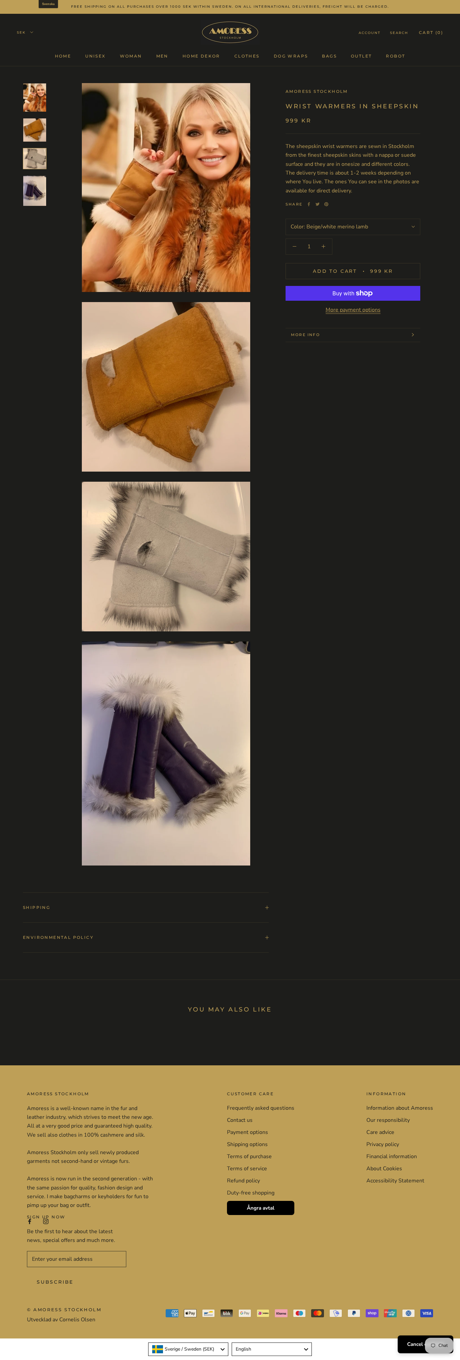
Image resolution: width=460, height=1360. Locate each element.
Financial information (391, 1156)
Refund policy (243, 1180)
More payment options (353, 310)
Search (399, 32)
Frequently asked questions (260, 1108)
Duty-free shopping (250, 1193)
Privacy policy (382, 1144)
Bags (329, 55)
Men (162, 55)
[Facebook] (309, 204)
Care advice (380, 1132)
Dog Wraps (291, 55)
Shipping (36, 907)
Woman (131, 55)
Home (63, 55)
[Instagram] (45, 1221)
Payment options (247, 1132)
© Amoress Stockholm (64, 1309)
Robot (395, 55)
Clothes (247, 55)
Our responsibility (388, 1120)
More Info (305, 334)
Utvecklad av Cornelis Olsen (61, 1319)
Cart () (431, 32)
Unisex (95, 55)
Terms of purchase (249, 1156)
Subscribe (55, 1282)
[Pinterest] (326, 204)
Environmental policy (58, 937)
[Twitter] (318, 204)
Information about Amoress (399, 1108)
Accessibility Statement (395, 1180)
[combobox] (188, 1349)
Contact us (240, 1120)
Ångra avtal (260, 1208)
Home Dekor (201, 55)
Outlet (361, 55)
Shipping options (247, 1144)
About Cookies (384, 1168)
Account (370, 32)
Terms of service (247, 1168)
